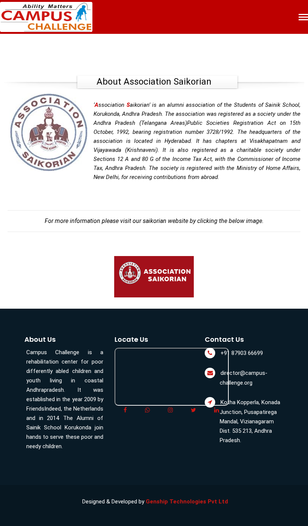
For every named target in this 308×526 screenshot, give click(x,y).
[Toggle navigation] (303, 18)
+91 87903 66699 (241, 353)
